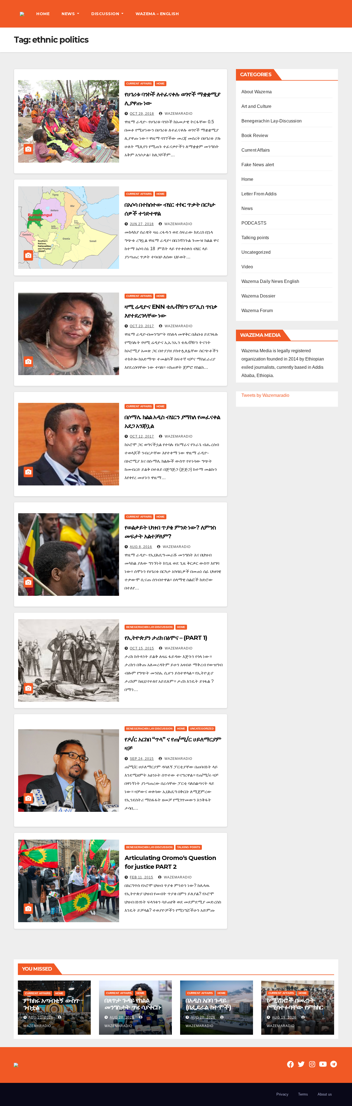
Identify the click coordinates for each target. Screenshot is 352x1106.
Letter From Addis (259, 194)
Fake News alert (257, 164)
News (247, 208)
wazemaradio (178, 114)
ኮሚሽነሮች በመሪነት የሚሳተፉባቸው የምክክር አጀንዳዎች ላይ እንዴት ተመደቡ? (295, 1010)
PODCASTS (254, 223)
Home (160, 83)
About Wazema (256, 91)
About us (325, 1094)
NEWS (69, 13)
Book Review (254, 135)
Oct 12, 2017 (142, 436)
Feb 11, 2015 (141, 877)
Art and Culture (256, 106)
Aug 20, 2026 (122, 1017)
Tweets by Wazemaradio (265, 395)
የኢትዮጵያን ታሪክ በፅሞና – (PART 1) (166, 637)
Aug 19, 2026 (284, 1017)
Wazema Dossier (258, 296)
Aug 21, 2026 (41, 1017)
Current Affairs (139, 83)
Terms (303, 1094)
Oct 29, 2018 (142, 114)
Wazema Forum (257, 310)
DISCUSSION (105, 13)
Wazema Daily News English (270, 281)
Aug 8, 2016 (141, 547)
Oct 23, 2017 (142, 326)
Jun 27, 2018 (142, 224)
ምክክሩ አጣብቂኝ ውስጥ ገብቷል (51, 1003)
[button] (334, 13)
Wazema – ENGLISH (157, 13)
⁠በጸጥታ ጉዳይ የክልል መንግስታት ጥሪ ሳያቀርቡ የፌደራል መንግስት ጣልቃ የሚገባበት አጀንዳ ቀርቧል (134, 1010)
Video (247, 266)
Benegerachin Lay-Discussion (149, 627)
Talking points (188, 847)
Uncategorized (202, 728)
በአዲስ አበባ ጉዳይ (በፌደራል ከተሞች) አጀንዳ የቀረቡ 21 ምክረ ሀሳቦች (213, 1010)
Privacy (282, 1094)
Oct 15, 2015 (142, 648)
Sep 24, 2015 (142, 759)
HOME (43, 13)
